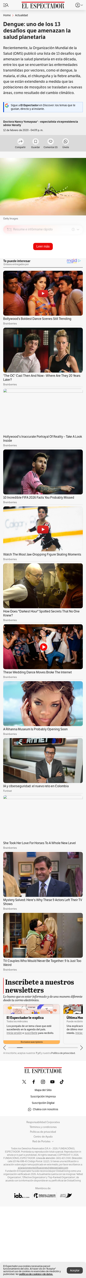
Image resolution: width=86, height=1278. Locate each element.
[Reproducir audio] (9, 252)
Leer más (43, 246)
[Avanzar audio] (72, 258)
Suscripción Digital (43, 1103)
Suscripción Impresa (43, 1096)
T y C (38, 1053)
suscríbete (31, 1033)
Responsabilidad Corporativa (43, 1122)
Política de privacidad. (63, 1053)
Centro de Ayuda (43, 1136)
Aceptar (75, 1270)
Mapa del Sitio (43, 1090)
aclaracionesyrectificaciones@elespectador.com (43, 1167)
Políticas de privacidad (43, 1131)
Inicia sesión (14, 1033)
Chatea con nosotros (45, 1109)
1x (78, 257)
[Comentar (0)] (50, 141)
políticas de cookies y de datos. (36, 1274)
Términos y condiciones (43, 1127)
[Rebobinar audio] (66, 258)
